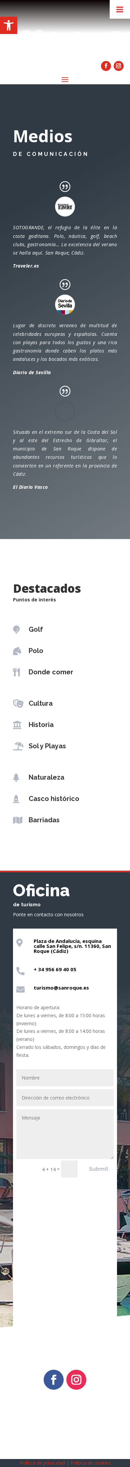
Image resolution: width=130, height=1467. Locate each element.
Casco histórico (54, 799)
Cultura (41, 703)
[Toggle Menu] (120, 9)
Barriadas (44, 820)
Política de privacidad (42, 1463)
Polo (36, 651)
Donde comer (51, 672)
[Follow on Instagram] (119, 66)
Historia (41, 725)
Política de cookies (90, 1463)
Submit (98, 1169)
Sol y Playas (47, 746)
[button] (8, 25)
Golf (36, 629)
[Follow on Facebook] (106, 66)
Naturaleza (46, 777)
